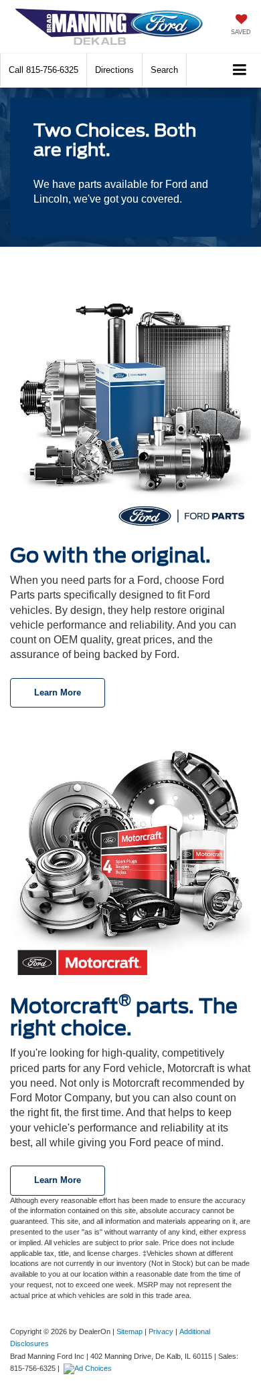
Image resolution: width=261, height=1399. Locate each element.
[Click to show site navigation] (240, 70)
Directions (114, 70)
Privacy (161, 1331)
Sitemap (129, 1331)
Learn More (57, 692)
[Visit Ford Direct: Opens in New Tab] (89, 1368)
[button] (43, 70)
